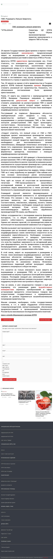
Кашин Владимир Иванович (7, 498)
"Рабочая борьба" (5, 547)
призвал (37, 85)
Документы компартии (6, 485)
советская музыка (5, 516)
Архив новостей (5, 21)
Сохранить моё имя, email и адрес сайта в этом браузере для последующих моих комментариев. (6, 370)
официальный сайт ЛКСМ (7, 436)
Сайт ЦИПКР (4, 537)
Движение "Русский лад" (7, 530)
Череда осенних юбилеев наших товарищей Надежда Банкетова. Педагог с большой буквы (43, 414)
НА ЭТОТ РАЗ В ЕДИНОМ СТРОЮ (46, 319)
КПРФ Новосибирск (5, 467)
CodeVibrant (45, 557)
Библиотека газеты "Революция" (9, 481)
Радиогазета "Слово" (6, 533)
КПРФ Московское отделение (8, 463)
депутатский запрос (25, 101)
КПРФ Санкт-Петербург (6, 471)
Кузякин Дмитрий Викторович (8, 502)
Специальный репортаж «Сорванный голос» (24, 401)
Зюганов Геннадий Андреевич (8, 495)
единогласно (21, 61)
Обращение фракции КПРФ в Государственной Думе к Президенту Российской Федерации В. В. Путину (8, 319)
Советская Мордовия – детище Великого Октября (8, 394)
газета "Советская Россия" (7, 454)
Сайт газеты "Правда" (6, 440)
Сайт (3, 356)
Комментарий (6, 331)
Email (4, 350)
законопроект (27, 53)
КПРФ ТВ (3, 512)
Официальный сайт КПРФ (7, 432)
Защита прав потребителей (7, 551)
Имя (3, 345)
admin (9, 23)
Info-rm (2, 450)
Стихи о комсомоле (5, 520)
